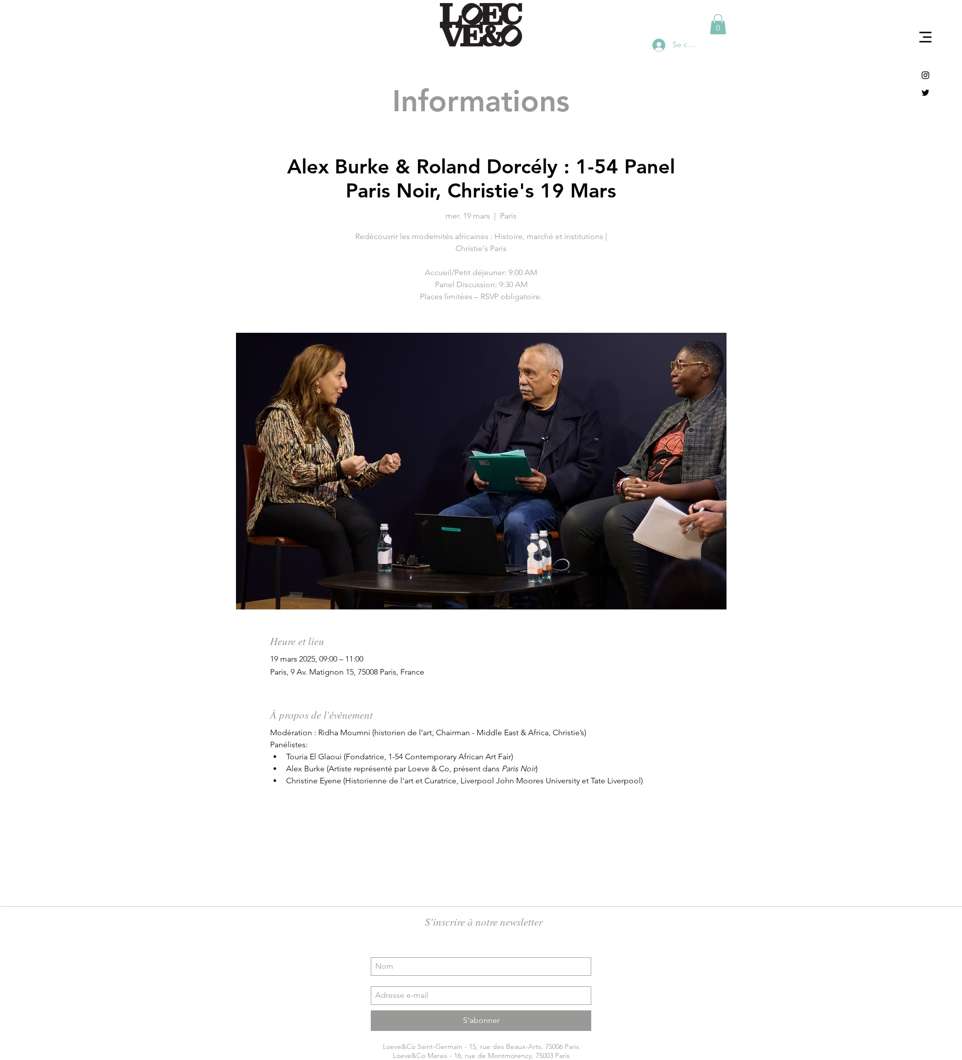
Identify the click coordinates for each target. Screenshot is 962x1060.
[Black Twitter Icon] (925, 93)
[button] (925, 37)
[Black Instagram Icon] (925, 75)
